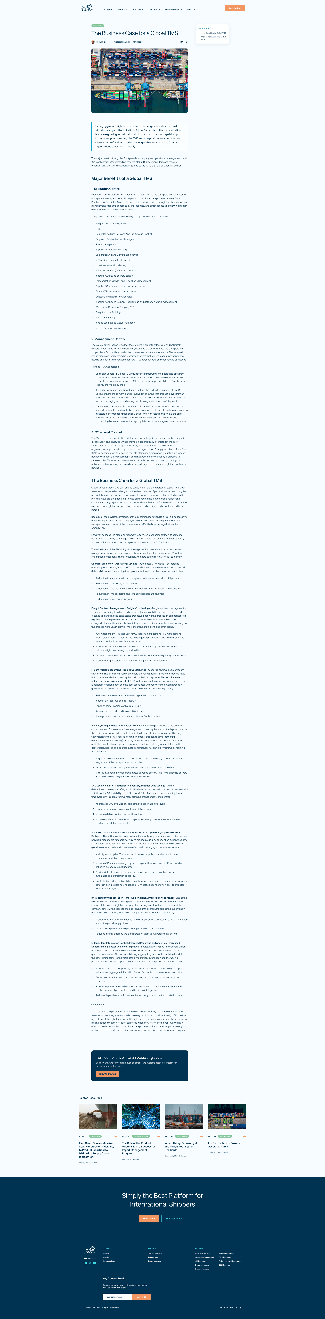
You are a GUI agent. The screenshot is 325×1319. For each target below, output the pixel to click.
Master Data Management (204, 1257)
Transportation (153, 1257)
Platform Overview (155, 1253)
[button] (123, 9)
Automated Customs (202, 1253)
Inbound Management (227, 1253)
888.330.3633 (90, 1258)
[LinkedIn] (181, 41)
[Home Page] (86, 7)
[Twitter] (186, 41)
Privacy (223, 1307)
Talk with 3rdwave (107, 1073)
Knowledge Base (109, 1261)
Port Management (225, 1257)
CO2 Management (225, 1265)
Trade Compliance (154, 1261)
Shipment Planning (202, 1265)
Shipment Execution (202, 1269)
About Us (191, 9)
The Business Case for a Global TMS (213, 38)
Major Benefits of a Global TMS (213, 33)
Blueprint (108, 9)
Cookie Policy (235, 1307)
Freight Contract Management (230, 1261)
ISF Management (201, 1261)
